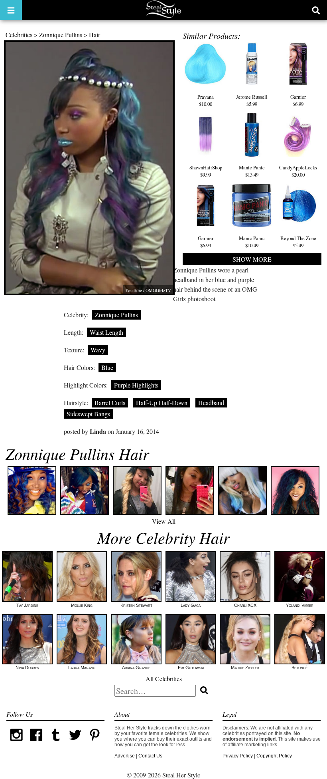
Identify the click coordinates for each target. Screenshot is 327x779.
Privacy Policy (238, 756)
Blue (107, 367)
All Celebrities (164, 678)
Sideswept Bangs (88, 413)
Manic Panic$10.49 (252, 241)
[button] (11, 10)
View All (163, 521)
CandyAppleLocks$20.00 (298, 171)
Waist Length (106, 332)
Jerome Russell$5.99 (252, 100)
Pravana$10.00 (205, 100)
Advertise (124, 756)
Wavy (98, 350)
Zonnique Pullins (60, 34)
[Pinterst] (94, 743)
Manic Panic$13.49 (252, 171)
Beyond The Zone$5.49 (298, 241)
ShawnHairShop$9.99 (205, 171)
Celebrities (19, 34)
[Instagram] (16, 743)
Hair (94, 34)
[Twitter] (75, 743)
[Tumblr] (55, 743)
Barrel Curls (110, 402)
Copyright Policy (274, 756)
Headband (211, 402)
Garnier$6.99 (298, 100)
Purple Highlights (136, 385)
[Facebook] (36, 743)
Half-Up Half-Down (161, 402)
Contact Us (150, 756)
